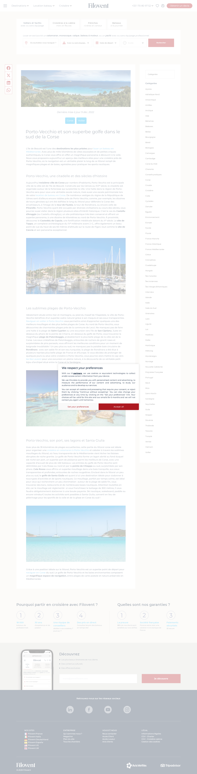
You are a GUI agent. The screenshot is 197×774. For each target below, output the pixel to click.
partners (77, 373)
